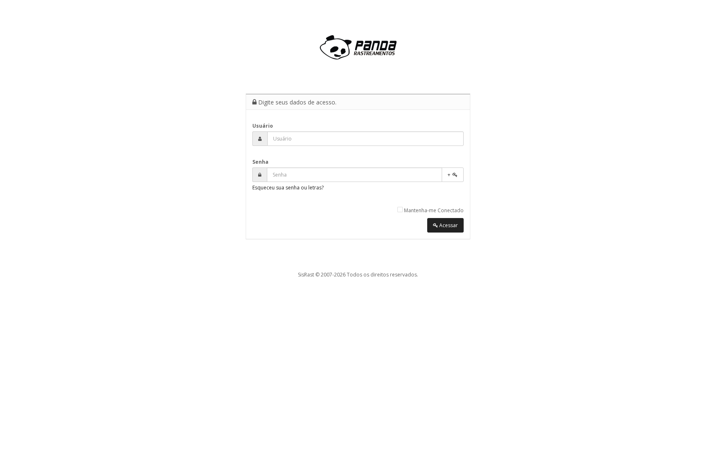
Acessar (448, 225)
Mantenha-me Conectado (433, 210)
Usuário (262, 125)
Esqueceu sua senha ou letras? (288, 187)
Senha (260, 161)
